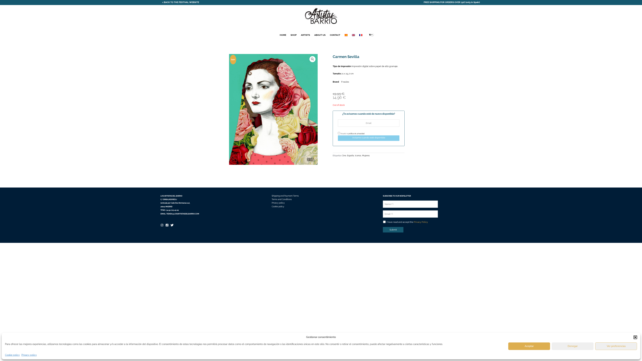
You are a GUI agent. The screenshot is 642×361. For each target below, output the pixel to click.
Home (283, 35)
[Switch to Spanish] (346, 35)
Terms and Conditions (282, 199)
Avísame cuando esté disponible (368, 137)
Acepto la (352, 134)
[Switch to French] (360, 35)
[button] (635, 337)
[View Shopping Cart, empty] (370, 35)
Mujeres (366, 155)
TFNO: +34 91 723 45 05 (169, 210)
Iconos (358, 155)
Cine (344, 155)
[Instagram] (162, 225)
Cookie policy (12, 355)
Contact (335, 35)
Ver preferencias (616, 346)
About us (320, 35)
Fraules (345, 82)
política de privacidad (356, 134)
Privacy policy (29, 355)
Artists (305, 35)
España (350, 155)
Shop (294, 35)
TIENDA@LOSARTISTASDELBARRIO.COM (182, 214)
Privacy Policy (421, 222)
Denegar (573, 346)
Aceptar (529, 346)
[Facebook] (167, 225)
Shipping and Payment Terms (285, 196)
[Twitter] (172, 225)
